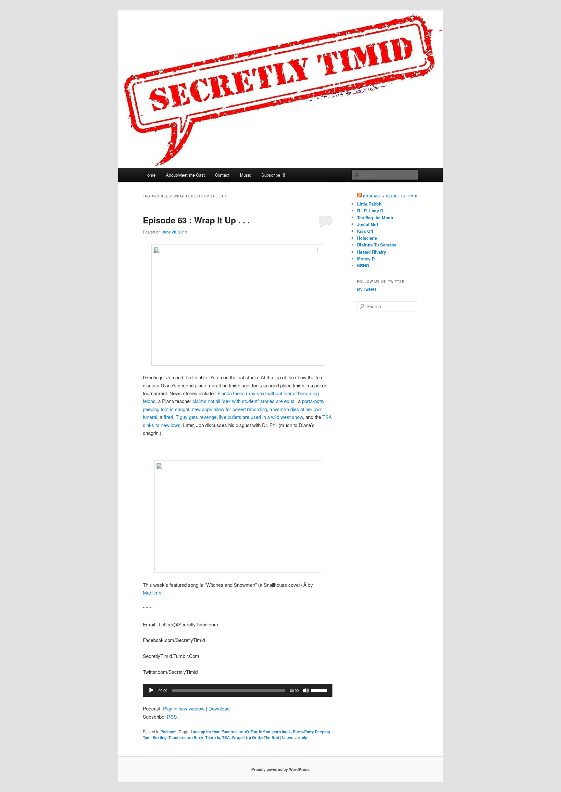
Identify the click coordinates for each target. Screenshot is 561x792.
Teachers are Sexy (185, 737)
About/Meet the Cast (185, 175)
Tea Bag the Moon (375, 217)
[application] (237, 690)
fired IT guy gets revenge (190, 416)
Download (219, 708)
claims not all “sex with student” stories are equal (244, 400)
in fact (264, 732)
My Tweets (367, 289)
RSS (172, 716)
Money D (366, 259)
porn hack (281, 732)
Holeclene (367, 238)
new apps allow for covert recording (229, 409)
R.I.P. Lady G (370, 210)
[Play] (151, 690)
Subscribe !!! (273, 175)
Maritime (152, 592)
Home (150, 175)
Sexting (160, 737)
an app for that (206, 732)
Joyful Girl (367, 224)
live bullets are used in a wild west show (261, 416)
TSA (226, 737)
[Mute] (306, 690)
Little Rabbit (369, 204)
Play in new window (184, 708)
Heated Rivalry (371, 252)
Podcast (168, 732)
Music (245, 175)
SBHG (363, 265)
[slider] (320, 690)
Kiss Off (365, 231)
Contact (222, 175)
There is (212, 737)
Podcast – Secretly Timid (390, 196)
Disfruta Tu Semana (376, 245)
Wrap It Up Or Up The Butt (255, 737)
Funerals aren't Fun (239, 732)
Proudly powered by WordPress (280, 769)
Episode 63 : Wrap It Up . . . (196, 220)
